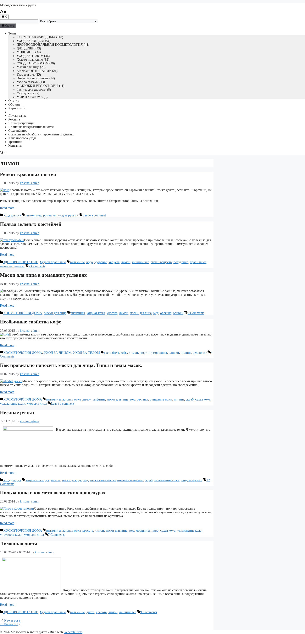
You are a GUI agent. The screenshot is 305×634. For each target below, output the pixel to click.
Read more (7, 208)
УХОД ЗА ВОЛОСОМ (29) (36, 63)
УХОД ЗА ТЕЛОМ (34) (33, 56)
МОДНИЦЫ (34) (29, 52)
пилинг (186, 352)
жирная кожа (96, 313)
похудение (180, 262)
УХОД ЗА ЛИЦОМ (57, 352)
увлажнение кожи (12, 403)
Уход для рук (12, 215)
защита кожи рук (37, 480)
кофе (124, 352)
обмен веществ (161, 262)
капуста (114, 262)
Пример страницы (21, 123)
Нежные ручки (17, 412)
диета (90, 612)
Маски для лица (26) (31, 67)
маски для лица (141, 313)
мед (38, 215)
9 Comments (148, 612)
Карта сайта (16, 108)
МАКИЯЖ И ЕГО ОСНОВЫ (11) (40, 85)
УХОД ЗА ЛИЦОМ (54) (33, 41)
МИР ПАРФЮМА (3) (32, 97)
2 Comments (37, 266)
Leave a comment (94, 215)
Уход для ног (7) (28, 93)
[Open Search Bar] (3, 12)
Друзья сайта (17, 115)
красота (112, 313)
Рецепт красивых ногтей (28, 174)
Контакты (15, 145)
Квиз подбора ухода (22, 138)
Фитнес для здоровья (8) (34, 89)
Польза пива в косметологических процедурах (52, 492)
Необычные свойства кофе (30, 321)
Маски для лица (55, 313)
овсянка (165, 313)
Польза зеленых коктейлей (30, 224)
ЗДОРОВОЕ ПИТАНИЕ (20, 262)
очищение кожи (161, 399)
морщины (160, 352)
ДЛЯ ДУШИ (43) (29, 48)
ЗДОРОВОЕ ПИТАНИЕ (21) (37, 70)
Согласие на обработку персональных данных (41, 134)
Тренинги (15, 142)
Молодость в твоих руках (18, 5)
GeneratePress (73, 632)
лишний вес (140, 262)
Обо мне (14, 104)
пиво (155, 530)
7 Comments (56, 534)
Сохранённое (17, 130)
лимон (30, 215)
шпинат (18, 266)
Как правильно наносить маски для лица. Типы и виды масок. (71, 365)
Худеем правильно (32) (33, 59)
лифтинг (145, 352)
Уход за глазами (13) (31, 82)
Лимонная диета (18, 543)
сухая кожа (203, 399)
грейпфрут (111, 352)
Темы (12, 33)
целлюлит (200, 352)
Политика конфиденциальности (31, 127)
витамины (77, 262)
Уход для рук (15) (29, 74)
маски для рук (72, 480)
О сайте (13, 100)
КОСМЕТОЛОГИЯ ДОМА (22, 313)
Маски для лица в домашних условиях (43, 275)
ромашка (49, 215)
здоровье (100, 262)
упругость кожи (11, 534)
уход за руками (67, 215)
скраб (190, 399)
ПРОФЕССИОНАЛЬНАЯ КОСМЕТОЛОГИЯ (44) (53, 44)
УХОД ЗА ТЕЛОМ (86, 352)
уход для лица (37, 403)
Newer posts (12, 620)
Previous (8, 624)
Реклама (14, 119)
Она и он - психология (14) (36, 78)
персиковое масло (103, 480)
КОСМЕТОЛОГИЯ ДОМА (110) (40, 37)
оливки (178, 313)
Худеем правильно (53, 262)
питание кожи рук (130, 480)
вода (89, 262)
